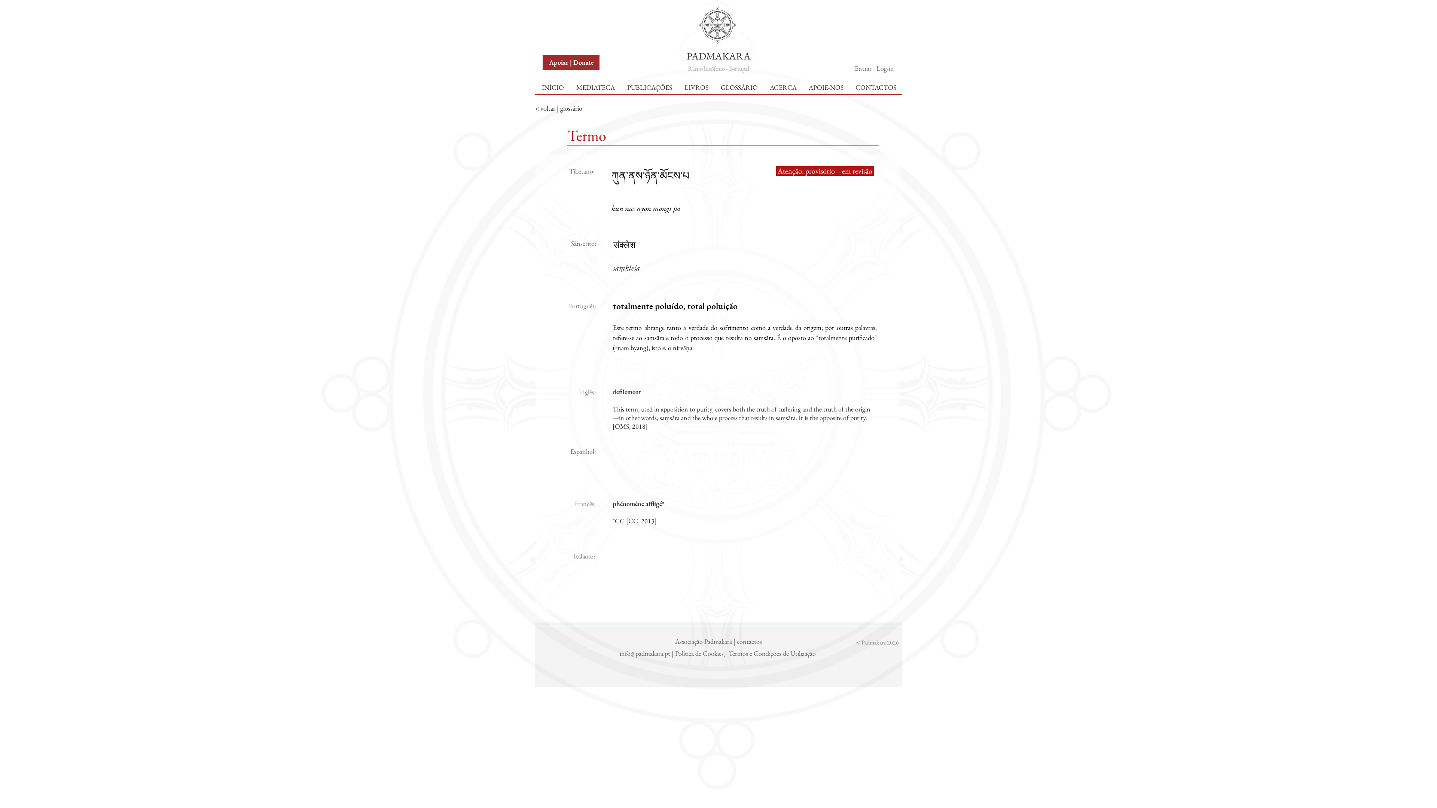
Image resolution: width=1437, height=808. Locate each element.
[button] (560, 14)
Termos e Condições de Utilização (773, 653)
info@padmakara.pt (646, 653)
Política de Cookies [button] (699, 653)
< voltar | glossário (558, 108)
